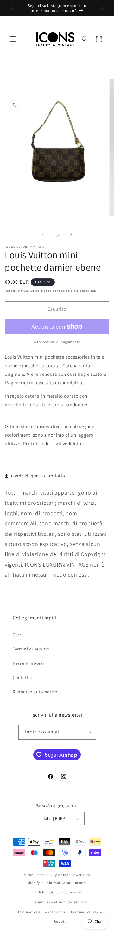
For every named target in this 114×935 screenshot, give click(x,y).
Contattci (22, 677)
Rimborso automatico (35, 692)
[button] (13, 39)
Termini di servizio (31, 649)
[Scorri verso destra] (71, 235)
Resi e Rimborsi (28, 663)
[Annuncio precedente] (12, 8)
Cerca (18, 634)
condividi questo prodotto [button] (38, 475)
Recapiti (60, 921)
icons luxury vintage (53, 875)
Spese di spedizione (45, 291)
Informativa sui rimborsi (66, 883)
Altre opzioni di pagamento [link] (57, 341)
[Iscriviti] (89, 732)
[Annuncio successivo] (102, 8)
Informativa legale (86, 912)
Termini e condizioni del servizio (60, 902)
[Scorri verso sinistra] (43, 235)
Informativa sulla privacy (60, 892)
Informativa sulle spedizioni (41, 912)
